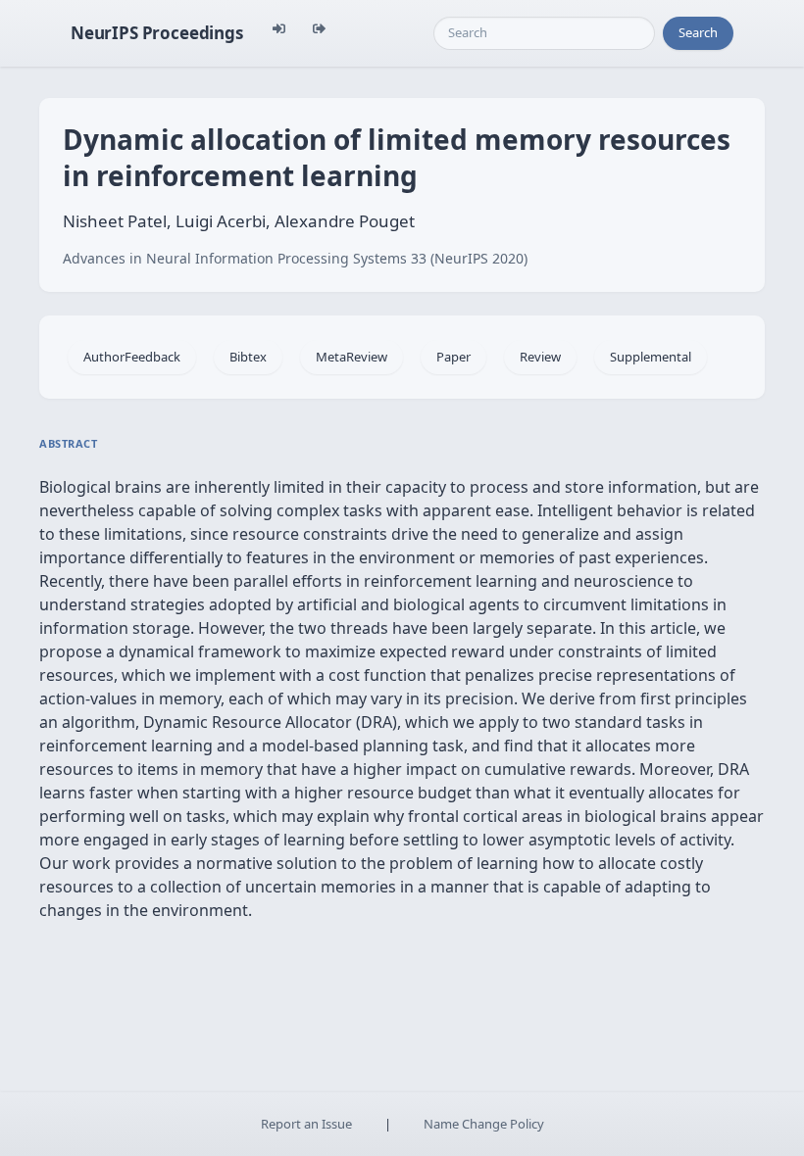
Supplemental (650, 356)
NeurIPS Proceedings (157, 33)
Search (698, 32)
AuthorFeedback (131, 356)
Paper (453, 356)
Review (540, 356)
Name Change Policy (484, 1123)
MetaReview (351, 356)
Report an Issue (306, 1123)
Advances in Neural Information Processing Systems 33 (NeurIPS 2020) (295, 258)
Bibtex (248, 356)
